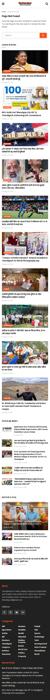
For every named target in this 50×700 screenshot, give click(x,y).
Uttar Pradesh (40, 647)
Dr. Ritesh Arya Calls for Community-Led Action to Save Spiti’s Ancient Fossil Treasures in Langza (24, 406)
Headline (7, 71)
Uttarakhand (39, 651)
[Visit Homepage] (25, 4)
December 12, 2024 (21, 462)
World (36, 654)
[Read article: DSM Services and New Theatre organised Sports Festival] (7, 550)
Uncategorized (40, 644)
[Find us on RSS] (22, 612)
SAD (36, 630)
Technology (39, 637)
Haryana (7, 180)
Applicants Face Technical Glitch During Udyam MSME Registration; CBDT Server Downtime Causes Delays (31, 429)
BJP (5, 362)
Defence (5, 651)
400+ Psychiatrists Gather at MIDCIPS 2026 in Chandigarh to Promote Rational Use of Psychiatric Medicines (22, 676)
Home (4, 12)
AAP (3, 626)
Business (7, 107)
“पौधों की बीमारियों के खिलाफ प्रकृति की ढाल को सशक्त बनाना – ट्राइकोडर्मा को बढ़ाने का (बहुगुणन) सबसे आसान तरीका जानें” (30, 481)
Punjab (6, 289)
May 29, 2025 (9, 527)
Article (4, 633)
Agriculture (6, 630)
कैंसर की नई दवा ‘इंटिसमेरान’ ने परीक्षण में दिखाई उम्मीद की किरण (22, 668)
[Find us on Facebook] (4, 612)
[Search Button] (47, 4)
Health (21, 633)
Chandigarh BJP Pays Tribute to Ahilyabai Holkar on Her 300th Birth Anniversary (22, 522)
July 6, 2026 (18, 542)
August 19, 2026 (7, 412)
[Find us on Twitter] (10, 612)
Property (22, 656)
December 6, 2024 (20, 446)
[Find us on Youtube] (16, 612)
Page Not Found (13, 12)
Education (6, 654)
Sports (37, 633)
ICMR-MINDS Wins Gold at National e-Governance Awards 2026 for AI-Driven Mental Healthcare (30, 536)
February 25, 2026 (20, 565)
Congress (6, 647)
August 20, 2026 (8, 82)
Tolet (36, 640)
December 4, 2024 (20, 553)
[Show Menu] (3, 4)
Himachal (22, 637)
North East (22, 649)
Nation (21, 646)
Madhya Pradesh (21, 641)
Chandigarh (8, 253)
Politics (21, 653)
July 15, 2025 (19, 435)
